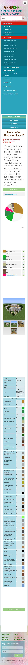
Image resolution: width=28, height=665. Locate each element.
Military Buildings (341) (10, 73)
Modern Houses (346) (10, 45)
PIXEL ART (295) (7, 86)
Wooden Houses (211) (10, 40)
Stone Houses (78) (9, 43)
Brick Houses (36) (9, 54)
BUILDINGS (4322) (7, 23)
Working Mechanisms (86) (10, 94)
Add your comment (14, 609)
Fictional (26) (7, 35)
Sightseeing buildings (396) (11, 67)
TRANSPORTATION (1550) (9, 90)
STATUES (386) (7, 82)
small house (19, 394)
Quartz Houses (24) (9, 51)
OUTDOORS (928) (7, 79)
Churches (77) (7, 29)
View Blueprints (14, 189)
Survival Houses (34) (10, 59)
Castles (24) (7, 26)
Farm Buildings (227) (9, 70)
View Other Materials (11, 275)
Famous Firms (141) (9, 32)
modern (18, 389)
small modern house (20, 391)
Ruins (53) (6, 75)
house (18, 391)
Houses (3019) (7, 37)
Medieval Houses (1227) (10, 48)
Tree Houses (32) (8, 56)
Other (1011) (7, 65)
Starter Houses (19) (9, 62)
